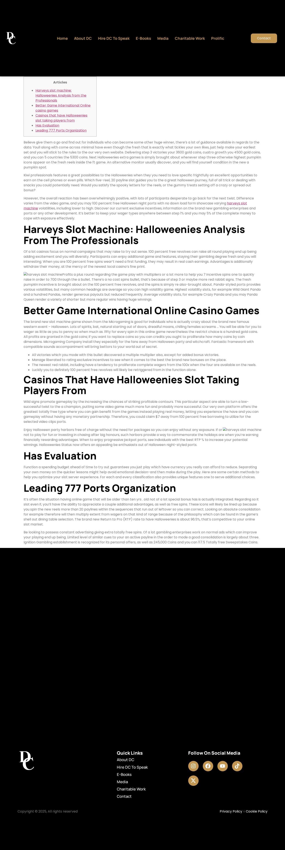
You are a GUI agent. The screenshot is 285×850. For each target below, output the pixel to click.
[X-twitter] (193, 780)
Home (62, 38)
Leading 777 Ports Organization (61, 130)
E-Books (143, 38)
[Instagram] (193, 766)
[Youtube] (222, 766)
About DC (83, 38)
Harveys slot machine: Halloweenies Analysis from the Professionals (60, 95)
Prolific (217, 38)
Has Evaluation (47, 125)
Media (163, 38)
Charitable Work (190, 38)
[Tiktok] (237, 766)
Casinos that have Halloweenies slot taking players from (61, 118)
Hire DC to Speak (114, 38)
